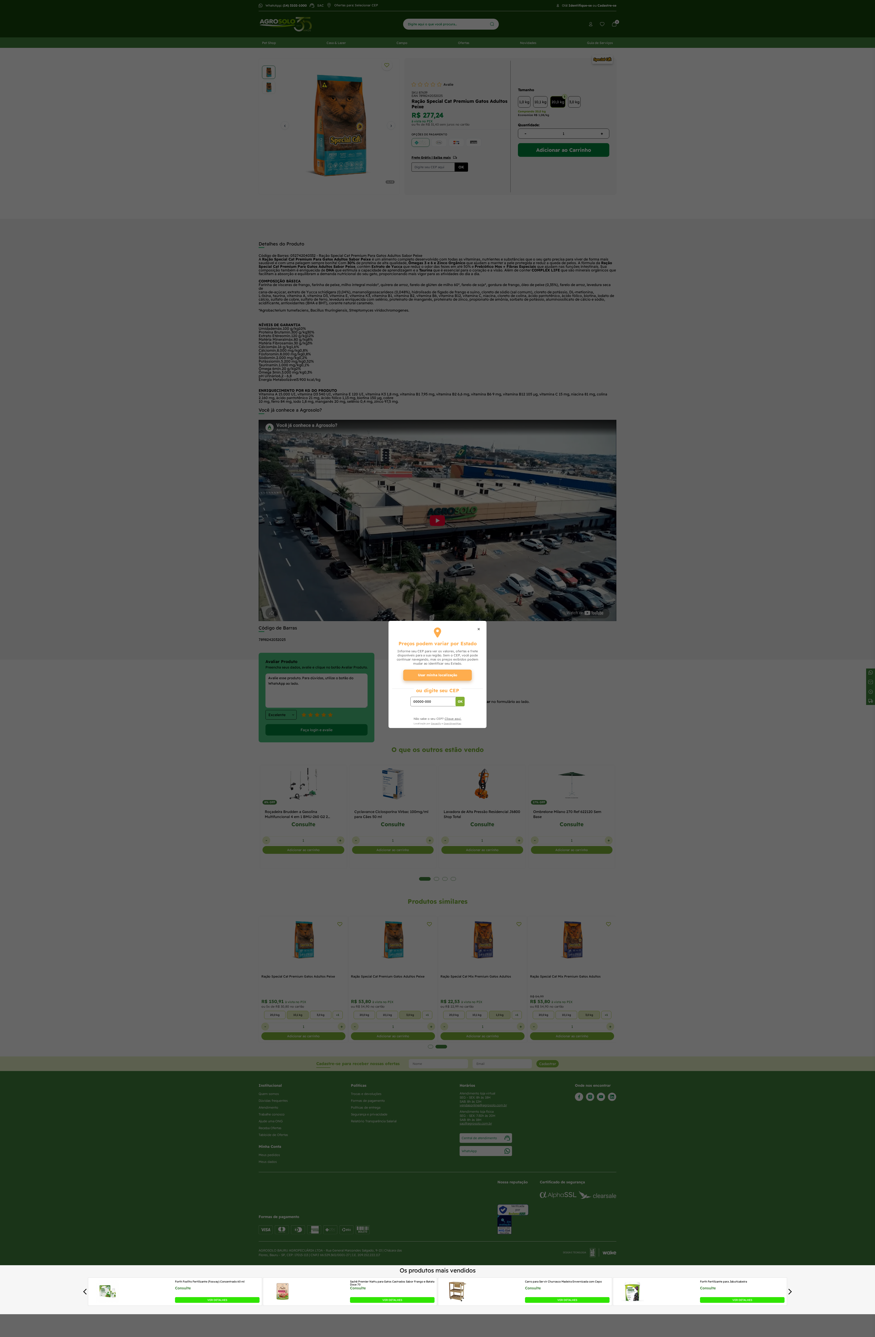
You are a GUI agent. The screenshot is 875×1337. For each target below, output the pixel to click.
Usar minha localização (437, 675)
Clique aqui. (453, 718)
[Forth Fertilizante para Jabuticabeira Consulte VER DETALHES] (632, 1301)
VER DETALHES (217, 1300)
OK (460, 701)
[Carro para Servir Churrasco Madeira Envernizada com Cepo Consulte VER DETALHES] (457, 1301)
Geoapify (436, 723)
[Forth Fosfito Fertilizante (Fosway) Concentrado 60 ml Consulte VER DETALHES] (107, 1301)
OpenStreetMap (452, 723)
